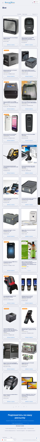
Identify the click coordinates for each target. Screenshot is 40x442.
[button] (3, 3)
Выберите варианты (11, 76)
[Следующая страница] (27, 407)
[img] (24, 266)
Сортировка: (19, 14)
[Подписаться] (28, 423)
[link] (13, 407)
